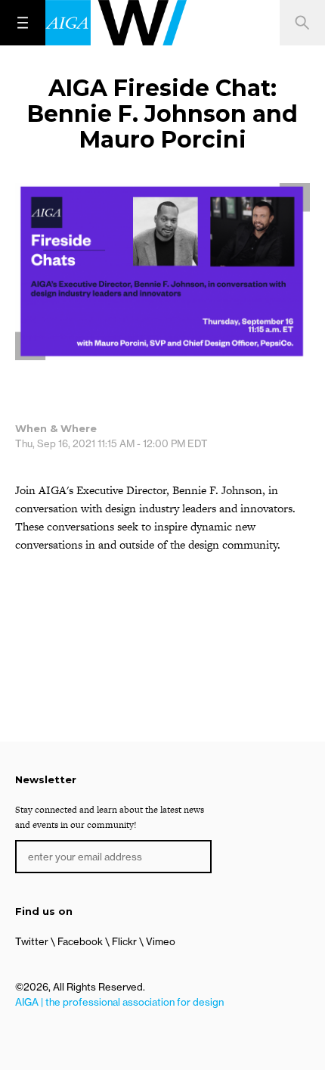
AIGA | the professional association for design (119, 1002)
